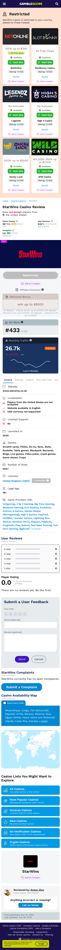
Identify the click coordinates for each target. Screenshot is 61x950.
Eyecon (7, 511)
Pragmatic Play (11, 525)
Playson (35, 521)
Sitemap (49, 935)
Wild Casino (44, 176)
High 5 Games (29, 514)
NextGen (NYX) (21, 521)
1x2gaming (9, 504)
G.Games (17, 511)
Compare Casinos (31, 926)
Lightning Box (41, 518)
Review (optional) (13, 632)
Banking (19, 380)
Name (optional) (12, 620)
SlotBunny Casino (45, 68)
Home (5, 201)
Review (16, 77)
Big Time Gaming (44, 504)
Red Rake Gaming (41, 525)
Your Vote (9, 609)
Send (22, 659)
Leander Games (23, 518)
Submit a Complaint (21, 687)
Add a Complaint (43, 928)
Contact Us (37, 935)
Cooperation (42, 932)
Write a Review (43, 226)
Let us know (30, 905)
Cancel (38, 659)
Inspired (43, 514)
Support (30, 380)
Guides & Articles (50, 926)
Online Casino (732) (12, 926)
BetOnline (16, 68)
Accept (41, 944)
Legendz (16, 120)
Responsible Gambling (23, 932)
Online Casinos (18, 201)
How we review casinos (19, 935)
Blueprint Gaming (13, 507)
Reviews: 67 (6, 236)
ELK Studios (31, 507)
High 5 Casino (44, 120)
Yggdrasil (24, 528)
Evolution (45, 507)
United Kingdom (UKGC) (16, 480)
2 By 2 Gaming (24, 504)
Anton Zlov (37, 890)
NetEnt (7, 521)
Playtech (46, 521)
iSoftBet (7, 518)
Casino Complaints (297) (21, 928)
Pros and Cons (44, 380)
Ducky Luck (16, 176)
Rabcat (25, 525)
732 (25, 331)
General (8, 380)
